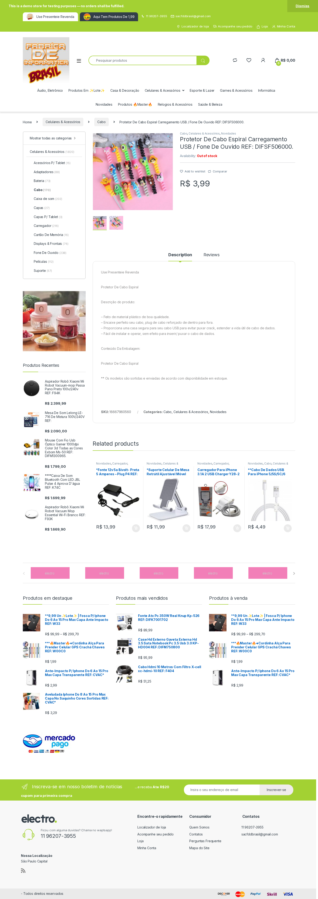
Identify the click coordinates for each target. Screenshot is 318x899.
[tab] (180, 257)
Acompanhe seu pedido (235, 26)
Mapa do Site (199, 848)
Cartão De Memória (51, 235)
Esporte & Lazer (202, 90)
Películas (44, 261)
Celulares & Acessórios (162, 90)
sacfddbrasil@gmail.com (193, 16)
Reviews (211, 255)
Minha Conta (286, 26)
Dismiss (302, 6)
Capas (42, 208)
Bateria (42, 181)
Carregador (119, 463)
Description (180, 255)
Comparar (220, 171)
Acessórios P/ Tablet (52, 163)
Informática (266, 90)
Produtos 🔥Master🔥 (135, 104)
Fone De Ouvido (50, 253)
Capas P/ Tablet (48, 217)
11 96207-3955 (156, 16)
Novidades (104, 104)
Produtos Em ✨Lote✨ (86, 90)
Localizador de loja (195, 26)
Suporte (43, 271)
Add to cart (136, 528)
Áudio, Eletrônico (50, 90)
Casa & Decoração (124, 90)
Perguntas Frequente (205, 841)
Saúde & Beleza (210, 104)
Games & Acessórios (236, 90)
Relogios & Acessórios (175, 104)
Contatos (196, 834)
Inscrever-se (276, 790)
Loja (264, 26)
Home (27, 122)
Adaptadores (47, 172)
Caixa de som (48, 199)
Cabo (101, 122)
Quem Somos (199, 827)
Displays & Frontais (51, 244)
